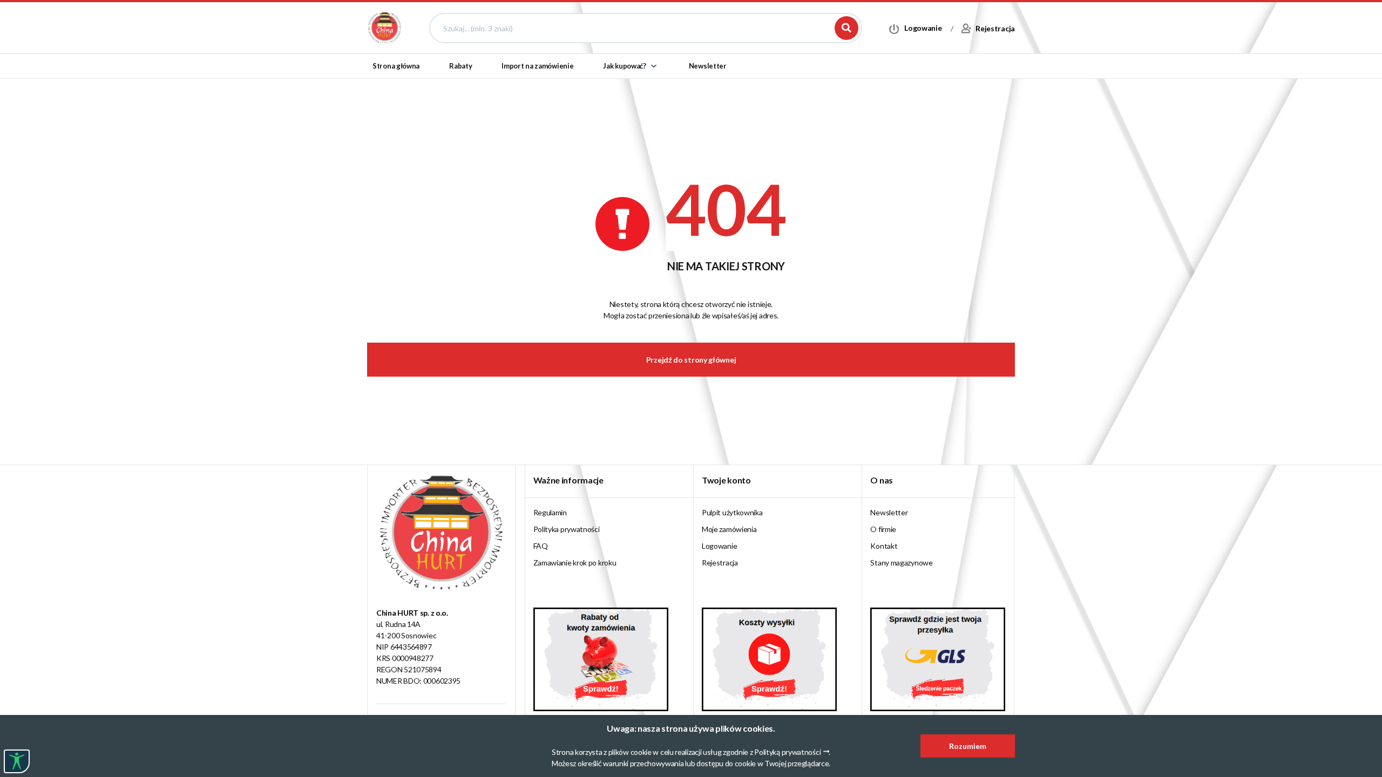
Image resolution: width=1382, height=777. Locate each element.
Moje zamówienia (729, 529)
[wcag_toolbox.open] (17, 761)
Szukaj (846, 28)
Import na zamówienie (537, 66)
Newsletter (708, 66)
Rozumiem (967, 746)
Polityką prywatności (787, 751)
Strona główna (395, 66)
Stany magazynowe (901, 562)
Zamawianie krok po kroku (575, 562)
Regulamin (550, 512)
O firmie (883, 529)
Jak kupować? (624, 66)
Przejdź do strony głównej (691, 359)
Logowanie (719, 545)
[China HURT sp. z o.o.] (384, 27)
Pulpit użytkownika (732, 512)
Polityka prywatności (566, 529)
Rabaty (460, 66)
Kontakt (883, 545)
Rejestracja (720, 562)
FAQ (540, 545)
